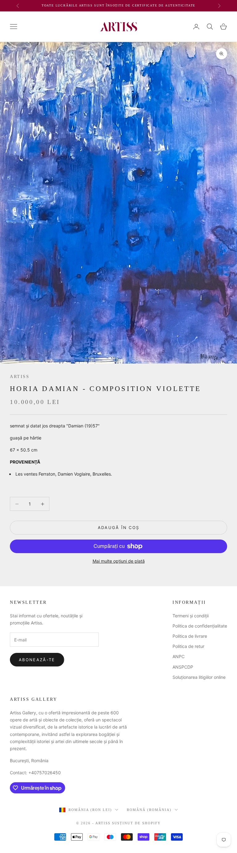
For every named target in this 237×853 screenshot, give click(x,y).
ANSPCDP (183, 667)
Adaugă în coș (118, 527)
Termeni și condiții (191, 615)
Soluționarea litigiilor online (199, 677)
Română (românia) (149, 810)
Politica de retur (188, 646)
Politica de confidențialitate (200, 625)
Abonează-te (37, 659)
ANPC (179, 656)
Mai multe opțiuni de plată (119, 561)
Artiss (20, 376)
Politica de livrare (190, 636)
